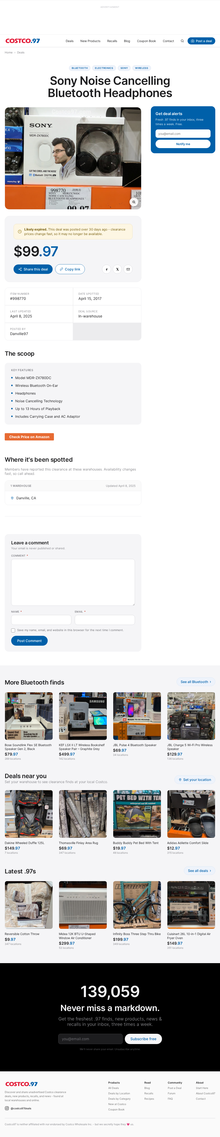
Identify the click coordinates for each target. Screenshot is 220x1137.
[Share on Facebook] (106, 269)
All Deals (113, 1088)
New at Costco (117, 1104)
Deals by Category (119, 1098)
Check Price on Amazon (29, 437)
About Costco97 (205, 1093)
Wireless (141, 68)
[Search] (182, 41)
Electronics (104, 68)
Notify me (183, 144)
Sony (124, 68)
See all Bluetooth (196, 681)
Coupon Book (146, 41)
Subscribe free (143, 1039)
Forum (171, 1093)
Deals (69, 41)
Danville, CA (26, 498)
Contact (168, 41)
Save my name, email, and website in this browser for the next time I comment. (70, 630)
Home (9, 52)
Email (80, 611)
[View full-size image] (134, 202)
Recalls (112, 41)
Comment (19, 555)
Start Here (202, 1088)
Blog (127, 41)
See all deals (199, 870)
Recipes (149, 1098)
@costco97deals (21, 1108)
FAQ (170, 1098)
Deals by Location (119, 1093)
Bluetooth (80, 68)
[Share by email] (128, 269)
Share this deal (36, 269)
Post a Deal (175, 1088)
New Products (90, 41)
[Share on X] (117, 269)
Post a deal (204, 41)
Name (16, 611)
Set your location (197, 779)
